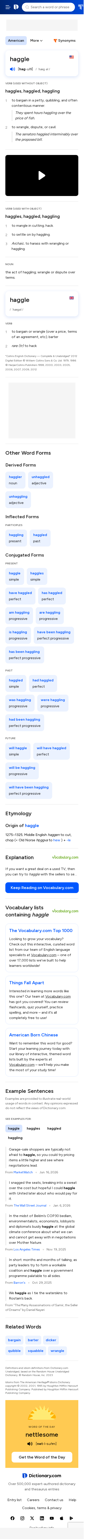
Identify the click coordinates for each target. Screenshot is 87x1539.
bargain (14, 1340)
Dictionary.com (16, 7)
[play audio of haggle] (12, 69)
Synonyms (67, 40)
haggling (51, 91)
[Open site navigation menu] (8, 7)
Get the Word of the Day (42, 1457)
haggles (13, 91)
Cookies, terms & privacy (42, 1508)
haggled (31, 91)
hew (56, 840)
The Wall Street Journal (30, 1205)
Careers (33, 1500)
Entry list (14, 1500)
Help (72, 1500)
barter (33, 1340)
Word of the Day (42, 1426)
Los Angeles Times (27, 1249)
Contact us (54, 1500)
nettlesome (41, 1434)
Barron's (19, 1283)
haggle (32, 825)
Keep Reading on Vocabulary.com (42, 887)
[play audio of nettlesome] (30, 1443)
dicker (51, 1340)
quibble (14, 1351)
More (34, 40)
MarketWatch (23, 1172)
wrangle (57, 1351)
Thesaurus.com (80, 7)
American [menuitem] (16, 40)
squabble (36, 1351)
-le (68, 840)
